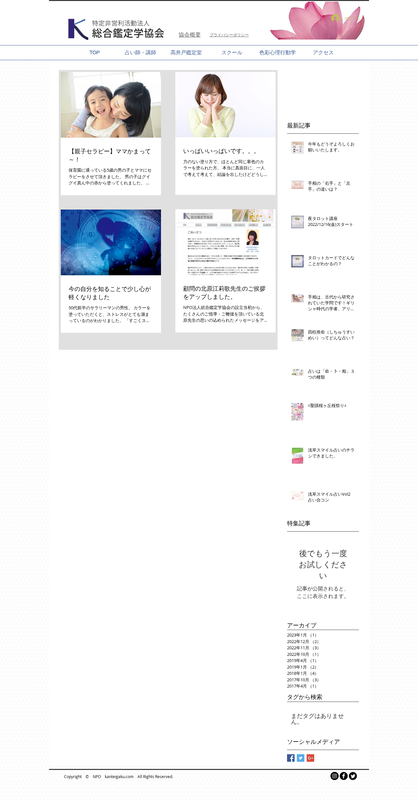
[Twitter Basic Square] (300, 758)
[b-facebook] (344, 776)
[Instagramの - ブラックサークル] (334, 776)
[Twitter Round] (353, 776)
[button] (312, 21)
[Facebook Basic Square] (291, 758)
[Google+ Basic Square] (310, 758)
